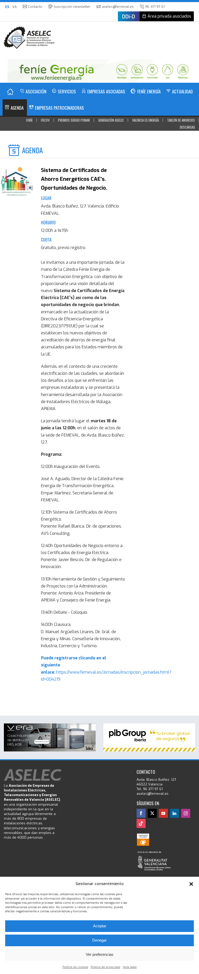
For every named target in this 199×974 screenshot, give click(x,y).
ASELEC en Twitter (152, 813)
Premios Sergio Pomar (74, 120)
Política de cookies (75, 967)
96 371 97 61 (155, 6)
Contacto (35, 6)
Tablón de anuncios (181, 120)
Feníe (29, 120)
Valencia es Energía (145, 120)
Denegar (99, 940)
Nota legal (130, 967)
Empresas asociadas (106, 91)
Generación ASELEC (111, 120)
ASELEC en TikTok (141, 823)
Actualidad (182, 91)
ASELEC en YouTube (163, 813)
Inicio (10, 91)
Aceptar (99, 926)
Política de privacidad (105, 967)
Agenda (17, 108)
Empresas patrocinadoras (59, 108)
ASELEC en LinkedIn (174, 813)
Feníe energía (149, 91)
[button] (191, 884)
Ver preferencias (99, 954)
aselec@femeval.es (118, 6)
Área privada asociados (169, 16)
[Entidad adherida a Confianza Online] (143, 839)
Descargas (187, 127)
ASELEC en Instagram (185, 813)
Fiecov (45, 120)
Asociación (36, 91)
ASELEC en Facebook (141, 813)
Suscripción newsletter (72, 6)
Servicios (67, 91)
